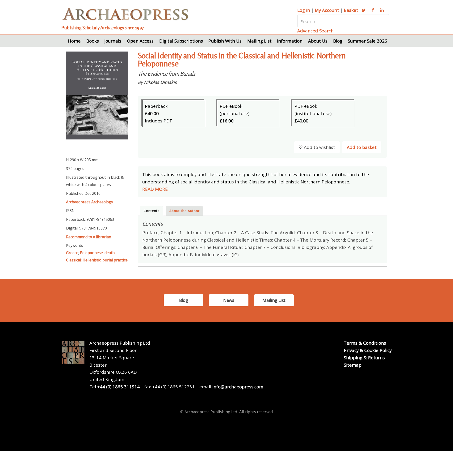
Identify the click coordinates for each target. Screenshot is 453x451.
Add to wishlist (319, 147)
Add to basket (362, 147)
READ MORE (155, 189)
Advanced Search (315, 31)
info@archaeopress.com (237, 387)
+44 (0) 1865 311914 (118, 387)
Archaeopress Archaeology (89, 201)
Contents (151, 210)
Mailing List (259, 41)
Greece (72, 252)
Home (74, 41)
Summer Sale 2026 (367, 41)
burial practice (115, 260)
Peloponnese (91, 252)
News (228, 300)
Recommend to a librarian (88, 236)
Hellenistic (92, 260)
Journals (112, 41)
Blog (337, 41)
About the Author (184, 210)
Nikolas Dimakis (160, 82)
